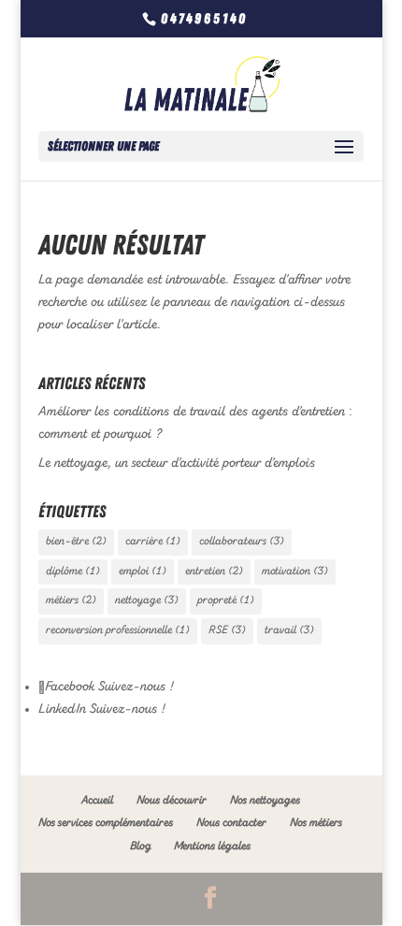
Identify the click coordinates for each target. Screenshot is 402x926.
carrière (152, 541)
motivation (295, 571)
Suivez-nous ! (134, 686)
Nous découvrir (171, 800)
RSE (227, 630)
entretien (214, 571)
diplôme (73, 571)
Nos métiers (316, 823)
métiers (71, 600)
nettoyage (147, 600)
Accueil (97, 800)
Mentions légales (212, 846)
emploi (142, 571)
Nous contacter (231, 823)
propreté (225, 600)
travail (289, 630)
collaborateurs (241, 541)
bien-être (76, 541)
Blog (140, 846)
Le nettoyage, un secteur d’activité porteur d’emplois (176, 463)
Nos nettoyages (265, 800)
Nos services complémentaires (105, 823)
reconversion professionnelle (118, 630)
